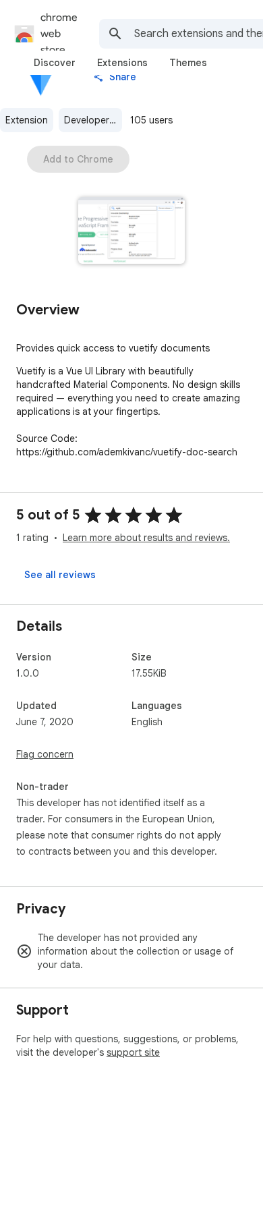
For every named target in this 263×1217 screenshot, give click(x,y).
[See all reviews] (60, 575)
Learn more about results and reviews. (146, 538)
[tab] (54, 63)
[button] (132, 232)
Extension (26, 120)
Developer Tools (93, 120)
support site (133, 1052)
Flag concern (45, 754)
